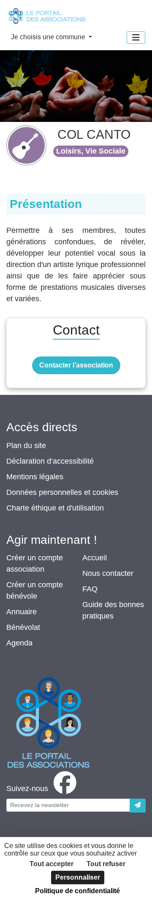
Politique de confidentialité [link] (77, 890)
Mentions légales (34, 477)
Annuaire (21, 612)
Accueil (94, 558)
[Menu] (136, 37)
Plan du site (26, 445)
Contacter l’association (76, 365)
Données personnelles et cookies (62, 492)
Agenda (19, 643)
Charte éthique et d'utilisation (55, 508)
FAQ (90, 589)
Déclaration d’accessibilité (50, 461)
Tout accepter (51, 863)
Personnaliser (77, 877)
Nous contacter (107, 573)
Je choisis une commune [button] (49, 37)
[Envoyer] (138, 806)
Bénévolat (23, 627)
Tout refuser (106, 863)
